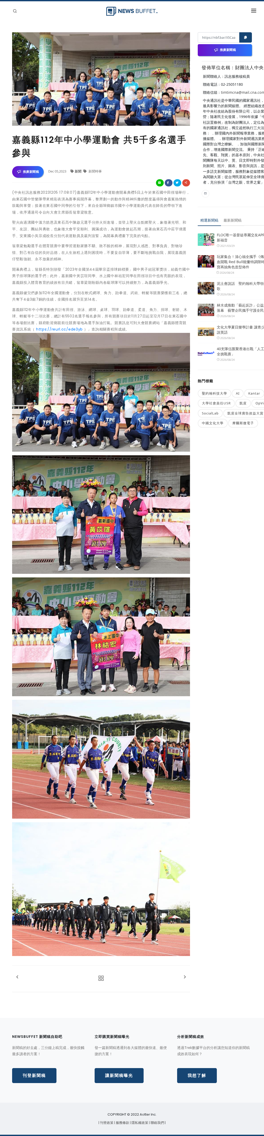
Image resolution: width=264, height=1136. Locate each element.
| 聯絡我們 (157, 1122)
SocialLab (210, 413)
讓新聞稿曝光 (119, 1075)
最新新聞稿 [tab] (233, 220)
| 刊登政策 (106, 1122)
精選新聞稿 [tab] (209, 220)
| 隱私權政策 (139, 1122)
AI (238, 393)
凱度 (243, 403)
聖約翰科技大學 (214, 393)
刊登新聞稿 (34, 1075)
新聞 (78, 171)
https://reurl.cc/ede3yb (59, 329)
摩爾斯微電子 (243, 423)
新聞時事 (95, 171)
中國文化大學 (213, 423)
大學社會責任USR (216, 403)
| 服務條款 (122, 1122)
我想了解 (197, 1075)
